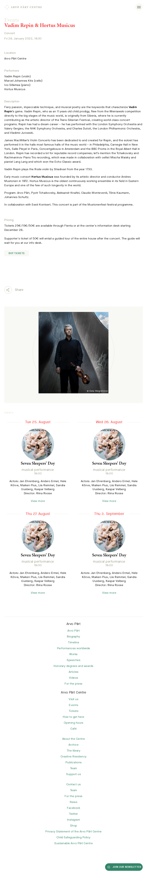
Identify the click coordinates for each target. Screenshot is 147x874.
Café (73, 728)
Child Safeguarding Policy (73, 837)
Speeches (73, 660)
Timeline (73, 642)
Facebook (73, 808)
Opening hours (73, 723)
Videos (73, 678)
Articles (74, 672)
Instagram (73, 820)
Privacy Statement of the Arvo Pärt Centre (73, 831)
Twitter (73, 814)
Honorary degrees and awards (73, 666)
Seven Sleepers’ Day (38, 463)
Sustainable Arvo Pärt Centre (73, 843)
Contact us (73, 784)
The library (73, 750)
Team (73, 768)
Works (73, 654)
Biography (73, 636)
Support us (73, 774)
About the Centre (73, 739)
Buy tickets (17, 253)
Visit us (73, 699)
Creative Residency (74, 756)
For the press (73, 683)
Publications (73, 762)
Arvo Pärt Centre (73, 692)
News (73, 802)
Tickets (74, 711)
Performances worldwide (73, 648)
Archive (73, 745)
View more (38, 501)
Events (11, 20)
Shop (73, 825)
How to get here (73, 717)
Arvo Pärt (74, 623)
